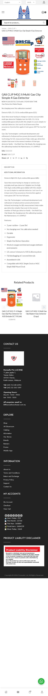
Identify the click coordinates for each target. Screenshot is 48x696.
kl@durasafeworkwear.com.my (14, 404)
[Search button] (43, 22)
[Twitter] (8, 158)
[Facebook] (10, 158)
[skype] (27, 158)
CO (15, 178)
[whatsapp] (24, 158)
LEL (37, 178)
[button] (44, 307)
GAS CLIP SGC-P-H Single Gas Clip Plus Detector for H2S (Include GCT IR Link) (12, 313)
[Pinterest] (16, 158)
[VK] (13, 158)
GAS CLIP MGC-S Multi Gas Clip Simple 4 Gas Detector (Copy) (36, 313)
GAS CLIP (11, 28)
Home (4, 28)
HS (12, 178)
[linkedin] (21, 158)
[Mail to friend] (18, 158)
